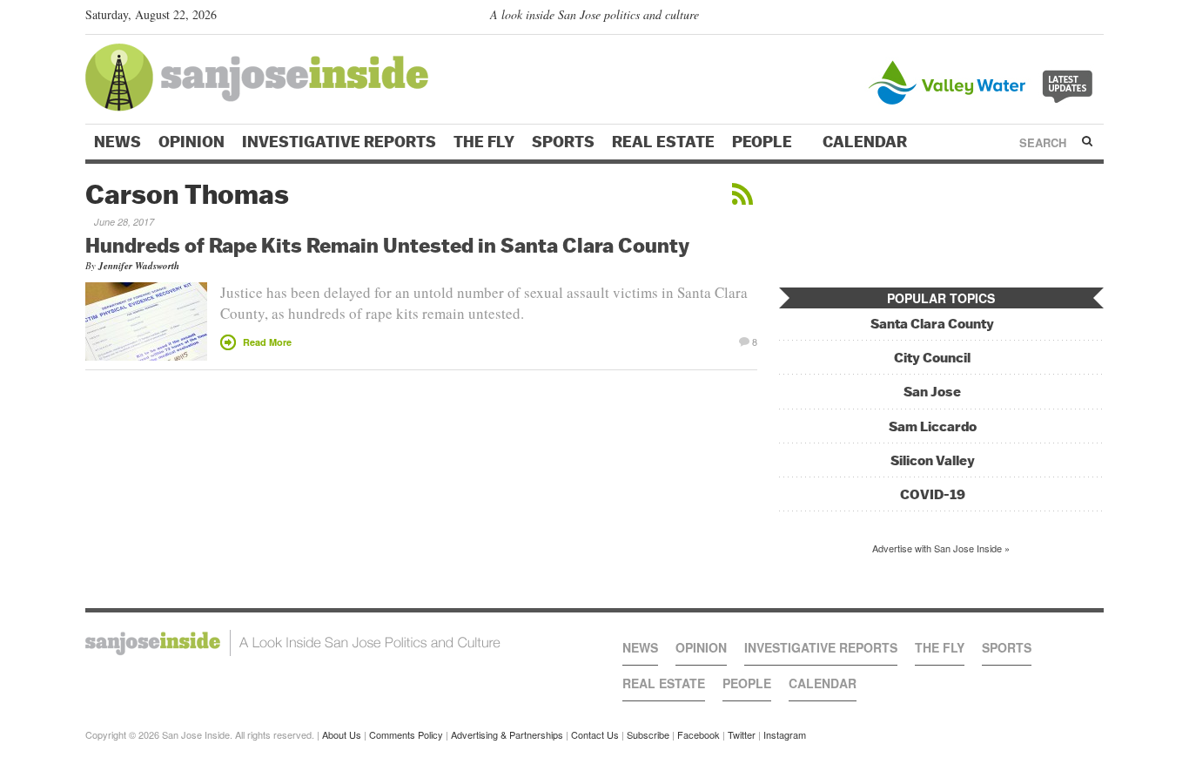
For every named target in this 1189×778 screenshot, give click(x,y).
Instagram (784, 734)
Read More (267, 341)
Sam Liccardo (933, 426)
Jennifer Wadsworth (138, 266)
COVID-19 (932, 494)
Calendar (866, 142)
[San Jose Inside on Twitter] (1044, 18)
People (764, 142)
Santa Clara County (932, 323)
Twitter (742, 734)
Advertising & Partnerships (507, 734)
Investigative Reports (339, 142)
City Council (932, 357)
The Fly (483, 142)
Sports (563, 142)
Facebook (698, 734)
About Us (341, 734)
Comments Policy (406, 734)
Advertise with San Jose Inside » (941, 548)
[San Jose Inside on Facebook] (1069, 18)
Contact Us (595, 734)
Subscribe (648, 734)
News (117, 142)
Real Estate (663, 142)
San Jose (932, 391)
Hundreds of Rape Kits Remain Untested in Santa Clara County (387, 245)
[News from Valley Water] (984, 81)
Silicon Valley (932, 460)
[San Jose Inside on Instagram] (1094, 18)
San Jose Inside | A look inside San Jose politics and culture (292, 643)
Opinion (191, 142)
